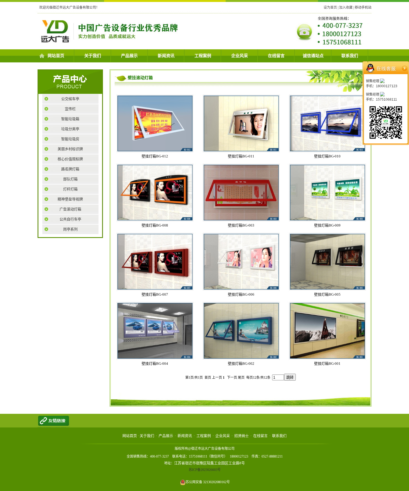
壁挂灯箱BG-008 (155, 225)
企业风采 (239, 56)
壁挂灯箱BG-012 (155, 156)
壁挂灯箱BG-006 (241, 294)
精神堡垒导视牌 (70, 199)
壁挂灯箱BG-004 (155, 363)
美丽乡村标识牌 (70, 149)
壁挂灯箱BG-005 (327, 294)
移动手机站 (363, 7)
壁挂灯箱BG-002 (241, 363)
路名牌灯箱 (70, 169)
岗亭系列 (70, 229)
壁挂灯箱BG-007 (155, 294)
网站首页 (56, 56)
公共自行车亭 (70, 219)
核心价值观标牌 (70, 159)
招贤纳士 (241, 436)
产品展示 (129, 56)
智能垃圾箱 (70, 119)
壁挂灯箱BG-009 (327, 225)
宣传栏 (70, 109)
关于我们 (92, 56)
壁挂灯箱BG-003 (241, 225)
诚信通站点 (313, 56)
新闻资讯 (166, 56)
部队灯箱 (70, 179)
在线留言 (276, 56)
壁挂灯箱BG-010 (327, 156)
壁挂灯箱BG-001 (327, 363)
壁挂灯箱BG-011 (241, 156)
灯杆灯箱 (70, 189)
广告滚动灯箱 (70, 209)
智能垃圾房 (70, 139)
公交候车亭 (70, 99)
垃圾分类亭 (70, 129)
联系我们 (349, 56)
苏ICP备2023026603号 (205, 470)
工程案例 (202, 56)
